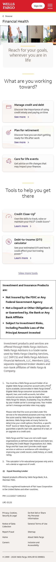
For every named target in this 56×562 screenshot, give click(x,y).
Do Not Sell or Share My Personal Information (37, 516)
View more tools (28, 273)
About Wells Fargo (36, 537)
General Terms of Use (37, 523)
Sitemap (31, 532)
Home (5, 537)
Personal (8, 16)
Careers (5, 542)
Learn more (21, 226)
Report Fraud (8, 532)
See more (20, 117)
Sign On (38, 5)
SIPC (46, 360)
